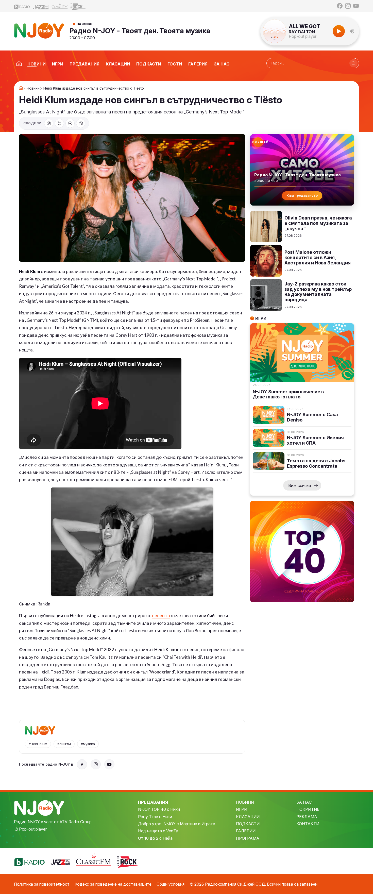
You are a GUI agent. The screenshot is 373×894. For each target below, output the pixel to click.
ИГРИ (241, 809)
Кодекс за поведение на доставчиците (113, 884)
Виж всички (299, 485)
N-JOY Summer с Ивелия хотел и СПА (315, 440)
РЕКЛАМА (306, 816)
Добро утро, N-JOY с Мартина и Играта (176, 823)
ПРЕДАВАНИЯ (153, 802)
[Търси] (353, 63)
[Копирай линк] (80, 123)
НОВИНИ (245, 802)
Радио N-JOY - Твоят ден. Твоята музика (139, 31)
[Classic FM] (60, 6)
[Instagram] (348, 6)
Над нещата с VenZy (158, 831)
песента (161, 615)
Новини (33, 88)
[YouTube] (356, 6)
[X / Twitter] (59, 123)
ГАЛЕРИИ (246, 831)
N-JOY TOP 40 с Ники (159, 809)
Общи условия (170, 884)
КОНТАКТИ (307, 823)
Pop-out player (302, 36)
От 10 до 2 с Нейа (155, 838)
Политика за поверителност (42, 884)
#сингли (64, 744)
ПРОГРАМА (247, 838)
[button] (352, 31)
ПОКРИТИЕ (307, 809)
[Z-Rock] (78, 6)
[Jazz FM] (41, 6)
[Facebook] (340, 6)
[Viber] (70, 123)
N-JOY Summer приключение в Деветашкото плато (288, 394)
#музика (88, 744)
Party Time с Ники (155, 816)
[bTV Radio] (22, 6)
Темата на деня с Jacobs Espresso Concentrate (316, 463)
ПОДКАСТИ (248, 823)
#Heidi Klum (38, 744)
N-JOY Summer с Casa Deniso (312, 417)
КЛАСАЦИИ (248, 816)
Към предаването (302, 195)
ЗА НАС (304, 802)
